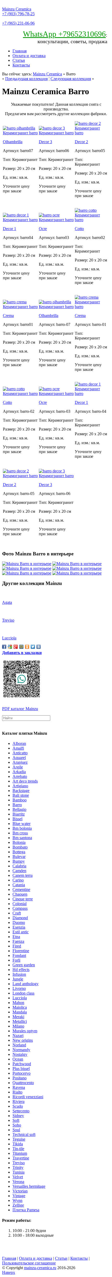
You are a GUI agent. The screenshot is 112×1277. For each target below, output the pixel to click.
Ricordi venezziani (28, 1097)
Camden (19, 870)
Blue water (21, 823)
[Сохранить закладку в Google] (10, 647)
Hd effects (21, 969)
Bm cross (20, 833)
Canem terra (23, 875)
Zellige (18, 1205)
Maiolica (20, 1007)
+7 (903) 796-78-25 (18, 14)
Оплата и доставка (29, 55)
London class (23, 993)
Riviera (18, 1101)
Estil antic (21, 932)
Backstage (21, 790)
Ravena (19, 1087)
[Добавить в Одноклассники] (27, 647)
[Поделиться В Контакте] (38, 647)
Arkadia (19, 771)
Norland (19, 1045)
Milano (18, 1026)
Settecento (21, 1111)
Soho (17, 1125)
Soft (16, 1120)
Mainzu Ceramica (16, 9)
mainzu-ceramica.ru (40, 1267)
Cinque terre (23, 899)
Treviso (19, 1163)
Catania (19, 885)
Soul (16, 1130)
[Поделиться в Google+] (16, 647)
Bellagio (19, 809)
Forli (16, 960)
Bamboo (20, 800)
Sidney (18, 1115)
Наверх (8, 1272)
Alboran (19, 743)
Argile (18, 767)
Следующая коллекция (71, 78)
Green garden (24, 965)
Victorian (20, 1191)
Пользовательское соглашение (29, 1263)
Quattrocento (23, 1082)
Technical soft (24, 1134)
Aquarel (19, 757)
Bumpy (19, 861)
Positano (20, 1078)
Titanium (20, 1153)
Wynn (17, 1200)
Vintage (19, 1196)
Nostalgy (20, 1054)
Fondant (19, 955)
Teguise (19, 1139)
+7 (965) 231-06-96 (18, 23)
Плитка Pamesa (26, 1210)
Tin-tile (18, 1148)
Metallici (20, 1021)
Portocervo (21, 1073)
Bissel (17, 819)
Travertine (21, 1158)
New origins (23, 1040)
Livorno (19, 988)
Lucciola (20, 998)
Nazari (18, 1035)
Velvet (18, 1177)
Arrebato (20, 776)
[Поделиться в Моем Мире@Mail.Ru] (21, 647)
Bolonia (19, 842)
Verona (18, 1181)
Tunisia (18, 1172)
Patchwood (22, 1064)
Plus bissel (21, 1068)
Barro (17, 804)
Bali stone (21, 795)
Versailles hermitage (29, 1186)
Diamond (20, 918)
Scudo (18, 1106)
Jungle (18, 979)
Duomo (19, 922)
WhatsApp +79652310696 (64, 34)
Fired (17, 946)
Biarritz (19, 814)
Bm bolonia (22, 828)
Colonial (20, 903)
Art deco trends (25, 781)
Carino (18, 880)
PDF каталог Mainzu (20, 708)
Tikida (18, 1144)
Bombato (20, 847)
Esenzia (19, 927)
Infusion (19, 974)
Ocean (18, 1059)
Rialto (17, 1092)
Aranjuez (20, 762)
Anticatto (20, 753)
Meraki (18, 1016)
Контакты (21, 65)
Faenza (18, 941)
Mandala (20, 1012)
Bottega (19, 852)
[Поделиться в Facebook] (4, 647)
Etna (16, 936)
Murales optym (25, 1031)
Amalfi (18, 748)
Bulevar (19, 856)
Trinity (18, 1167)
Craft (17, 913)
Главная (20, 51)
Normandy (21, 1049)
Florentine (21, 951)
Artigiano (20, 786)
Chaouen (20, 894)
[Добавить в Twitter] (33, 647)
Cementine (21, 889)
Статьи (19, 60)
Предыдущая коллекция (26, 78)
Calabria (19, 866)
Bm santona (22, 837)
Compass (20, 908)
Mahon (18, 1002)
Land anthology (26, 984)
